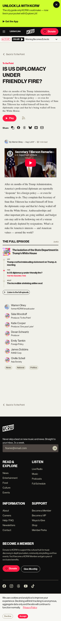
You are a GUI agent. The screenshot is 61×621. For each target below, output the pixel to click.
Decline (7, 616)
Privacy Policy (30, 607)
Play (11, 118)
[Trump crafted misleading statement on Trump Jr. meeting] (4, 260)
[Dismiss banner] (56, 4)
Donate (52, 31)
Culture (6, 487)
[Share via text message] (36, 128)
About (6, 510)
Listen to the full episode (18, 292)
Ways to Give (38, 520)
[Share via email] (42, 128)
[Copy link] (12, 128)
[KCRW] (8, 430)
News (8, 367)
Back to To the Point (15, 54)
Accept (23, 616)
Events (6, 492)
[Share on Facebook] (18, 128)
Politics (33, 367)
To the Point (8, 63)
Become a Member (41, 510)
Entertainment (10, 478)
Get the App (11, 21)
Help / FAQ (8, 520)
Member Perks (39, 530)
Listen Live (15, 31)
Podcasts (37, 478)
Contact (7, 530)
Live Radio (37, 469)
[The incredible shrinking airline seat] (4, 281)
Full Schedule (39, 483)
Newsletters (9, 525)
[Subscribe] (55, 448)
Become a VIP (39, 515)
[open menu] (4, 31)
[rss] (24, 118)
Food (5, 482)
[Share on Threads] (24, 128)
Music (35, 473)
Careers (7, 515)
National (20, 367)
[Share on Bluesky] (30, 128)
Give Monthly (30, 569)
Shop (34, 525)
